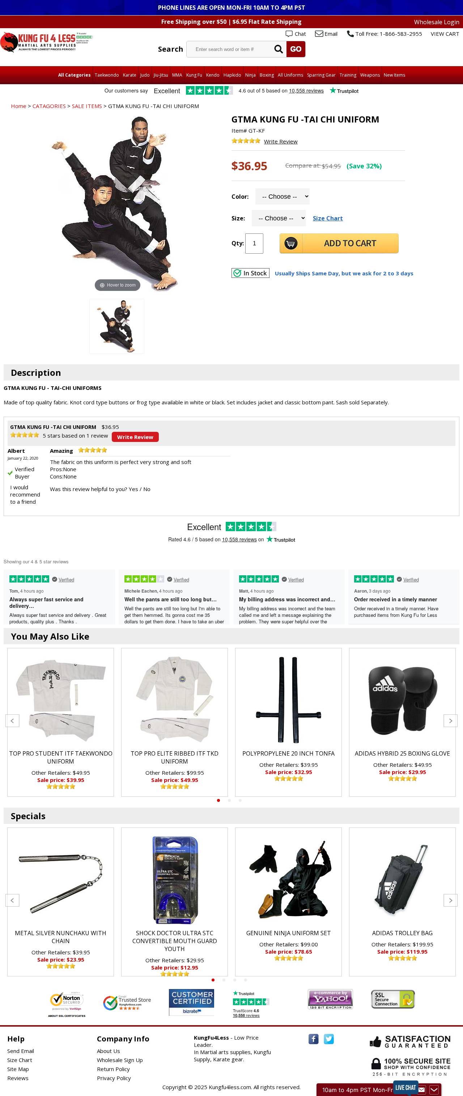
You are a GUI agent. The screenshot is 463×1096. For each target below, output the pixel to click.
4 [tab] (245, 980)
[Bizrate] (204, 1011)
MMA (177, 75)
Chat (300, 33)
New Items (394, 75)
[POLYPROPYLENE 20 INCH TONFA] (288, 701)
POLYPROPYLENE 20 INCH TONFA (288, 753)
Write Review (281, 141)
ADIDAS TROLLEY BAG (402, 933)
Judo (145, 75)
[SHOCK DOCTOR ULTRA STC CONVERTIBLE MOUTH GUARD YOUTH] (175, 880)
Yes (133, 489)
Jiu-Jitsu (161, 75)
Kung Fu (194, 75)
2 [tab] (229, 800)
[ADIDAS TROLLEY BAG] (402, 880)
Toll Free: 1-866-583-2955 (388, 33)
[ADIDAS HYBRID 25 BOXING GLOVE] (402, 701)
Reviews (18, 1078)
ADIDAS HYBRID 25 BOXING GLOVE (402, 753)
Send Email (20, 1050)
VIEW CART (445, 33)
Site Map (18, 1069)
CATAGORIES (49, 105)
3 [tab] (240, 800)
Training (348, 75)
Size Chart (328, 218)
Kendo (213, 75)
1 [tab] (218, 800)
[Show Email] (421, 1090)
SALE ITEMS (87, 105)
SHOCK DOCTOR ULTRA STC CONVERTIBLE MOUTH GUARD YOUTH (174, 941)
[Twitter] (329, 1039)
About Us (108, 1050)
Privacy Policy (114, 1078)
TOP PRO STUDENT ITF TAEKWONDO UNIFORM (60, 757)
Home (18, 105)
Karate (129, 75)
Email (330, 33)
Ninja (250, 75)
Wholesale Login (436, 22)
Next (450, 720)
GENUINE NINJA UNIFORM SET (288, 933)
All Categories (74, 75)
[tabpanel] (60, 722)
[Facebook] (314, 1039)
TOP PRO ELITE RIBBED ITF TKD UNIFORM (174, 757)
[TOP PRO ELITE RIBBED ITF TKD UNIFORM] (175, 701)
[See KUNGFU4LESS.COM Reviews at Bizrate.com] (191, 1002)
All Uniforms (290, 75)
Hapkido (232, 75)
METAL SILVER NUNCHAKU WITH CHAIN (60, 937)
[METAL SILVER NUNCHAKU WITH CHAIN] (61, 880)
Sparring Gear (321, 75)
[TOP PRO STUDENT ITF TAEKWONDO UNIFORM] (61, 701)
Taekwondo (107, 75)
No (146, 489)
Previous (12, 720)
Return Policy (113, 1069)
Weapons (370, 75)
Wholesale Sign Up (120, 1059)
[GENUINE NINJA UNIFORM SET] (288, 880)
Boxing (267, 75)
